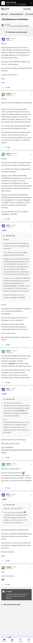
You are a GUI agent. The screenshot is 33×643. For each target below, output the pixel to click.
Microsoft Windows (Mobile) (20, 26)
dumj (8, 24)
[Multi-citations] (2, 87)
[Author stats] (31, 39)
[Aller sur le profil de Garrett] (3, 154)
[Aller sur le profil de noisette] (3, 94)
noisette (8, 94)
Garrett (8, 153)
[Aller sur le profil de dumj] (3, 25)
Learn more (3, 3)
